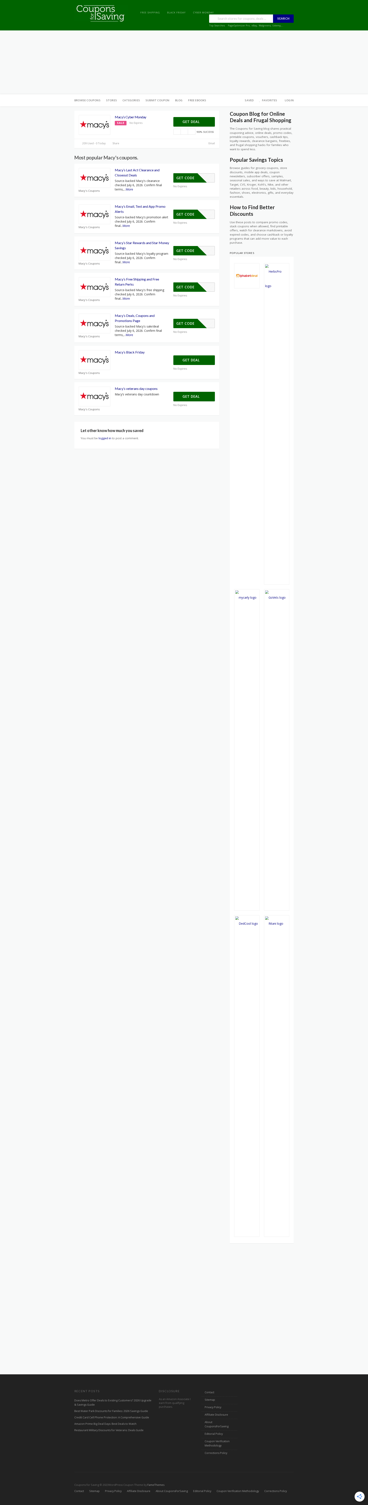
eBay (254, 25)
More (129, 189)
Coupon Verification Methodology (217, 1443)
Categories (131, 100)
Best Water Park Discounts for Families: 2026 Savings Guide (111, 1411)
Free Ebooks (197, 100)
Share (115, 143)
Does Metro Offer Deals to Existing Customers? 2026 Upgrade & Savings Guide (112, 1402)
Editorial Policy (214, 1434)
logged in (105, 438)
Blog (179, 100)
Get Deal (192, 121)
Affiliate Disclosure (216, 1414)
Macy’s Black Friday (130, 352)
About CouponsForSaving (217, 1424)
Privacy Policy (213, 1407)
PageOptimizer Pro (239, 25)
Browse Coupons (87, 100)
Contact (209, 1392)
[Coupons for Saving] (101, 13)
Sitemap (210, 1400)
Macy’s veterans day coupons (136, 388)
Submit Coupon (157, 100)
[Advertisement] (184, 62)
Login (289, 100)
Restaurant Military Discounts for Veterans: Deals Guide (109, 1430)
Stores (111, 100)
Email (211, 143)
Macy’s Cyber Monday (130, 117)
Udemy (276, 25)
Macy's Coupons (89, 191)
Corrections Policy (216, 1453)
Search (283, 18)
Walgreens (265, 25)
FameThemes (155, 1485)
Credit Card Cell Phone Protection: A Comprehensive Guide (111, 1417)
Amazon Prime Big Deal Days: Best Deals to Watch (105, 1424)
